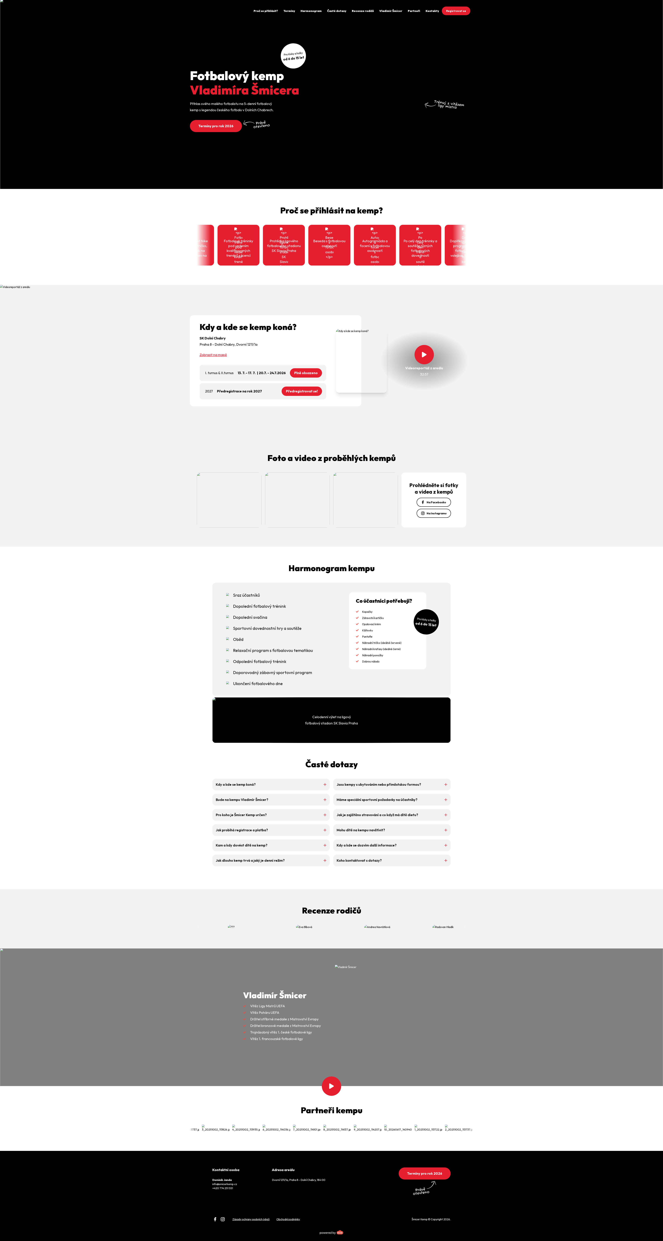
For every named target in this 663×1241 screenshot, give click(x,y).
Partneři (414, 11)
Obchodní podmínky (288, 1219)
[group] (200, 1128)
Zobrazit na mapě (213, 355)
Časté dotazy (336, 11)
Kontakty (432, 11)
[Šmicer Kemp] (204, 10)
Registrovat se (456, 11)
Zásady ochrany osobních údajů (251, 1219)
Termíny (289, 11)
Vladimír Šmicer (390, 11)
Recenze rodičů (363, 11)
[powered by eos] (331, 1232)
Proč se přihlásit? (266, 11)
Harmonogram (311, 11)
